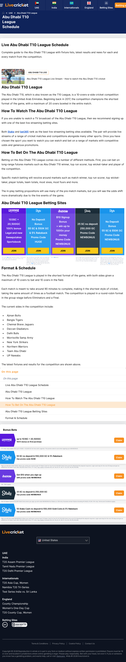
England (7, 599)
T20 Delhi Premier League (17, 570)
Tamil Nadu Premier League (18, 566)
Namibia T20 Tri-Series (15, 587)
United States (50, 540)
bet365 (24, 131)
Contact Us (90, 643)
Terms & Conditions (40, 643)
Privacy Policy (58, 643)
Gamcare (61, 656)
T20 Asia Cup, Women (15, 582)
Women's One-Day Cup (15, 608)
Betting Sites (9, 620)
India (5, 557)
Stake (11, 131)
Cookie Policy (75, 643)
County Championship (15, 603)
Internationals (10, 578)
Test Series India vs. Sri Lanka (19, 591)
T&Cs (7, 257)
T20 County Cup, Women (17, 612)
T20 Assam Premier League (18, 561)
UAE (5, 553)
